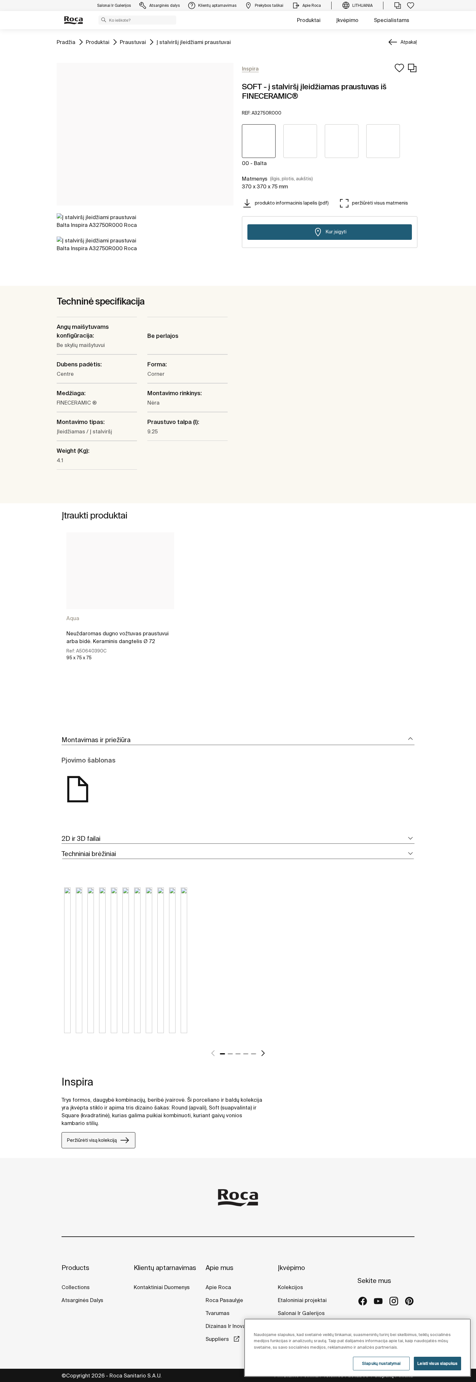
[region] (357, 1348)
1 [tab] (222, 1053)
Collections (76, 1287)
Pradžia (66, 42)
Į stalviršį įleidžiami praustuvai (193, 42)
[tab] (238, 740)
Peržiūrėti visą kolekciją (92, 1140)
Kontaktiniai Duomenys (162, 1287)
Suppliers (218, 1339)
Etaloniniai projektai (302, 1300)
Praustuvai (133, 42)
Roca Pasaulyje (224, 1300)
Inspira (77, 1081)
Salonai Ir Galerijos (301, 1313)
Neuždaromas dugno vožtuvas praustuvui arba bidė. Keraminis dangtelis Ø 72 (117, 637)
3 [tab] (238, 1053)
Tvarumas (218, 1313)
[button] (103, 20)
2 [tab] (230, 1053)
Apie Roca (218, 1287)
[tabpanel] (120, 602)
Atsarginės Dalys (82, 1300)
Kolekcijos (290, 1287)
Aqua (72, 618)
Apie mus (219, 1267)
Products (75, 1267)
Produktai (309, 20)
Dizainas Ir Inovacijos (231, 1326)
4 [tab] (245, 1053)
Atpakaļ (409, 42)
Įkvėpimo (347, 20)
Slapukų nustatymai (381, 1363)
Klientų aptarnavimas (165, 1267)
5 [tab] (253, 1053)
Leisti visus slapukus (437, 1363)
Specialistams (391, 20)
